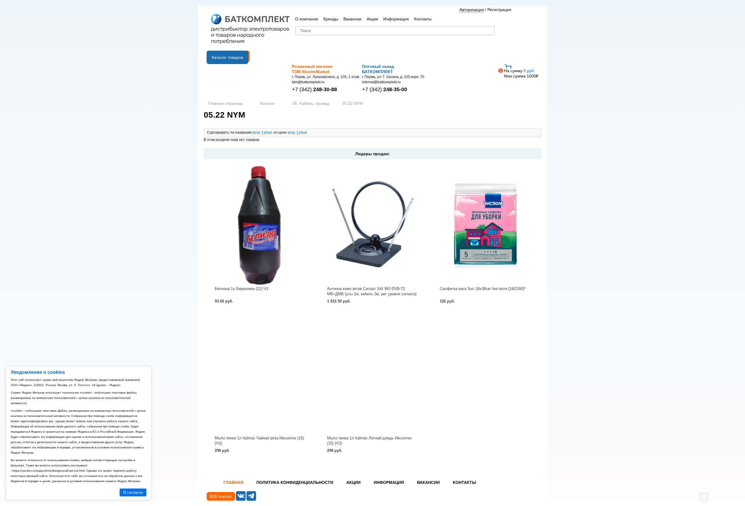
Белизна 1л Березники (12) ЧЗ (241, 288)
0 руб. (521, 73)
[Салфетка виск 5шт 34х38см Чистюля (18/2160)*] (485, 225)
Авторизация (472, 9)
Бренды (330, 19)
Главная (233, 482)
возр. (257, 132)
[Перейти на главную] (250, 29)
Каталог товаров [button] (227, 57)
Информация (396, 19)
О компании (306, 19)
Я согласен (133, 492)
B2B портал (221, 496)
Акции (372, 19)
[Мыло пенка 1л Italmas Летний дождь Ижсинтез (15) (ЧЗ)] (372, 374)
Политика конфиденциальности (294, 482)
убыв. (268, 132)
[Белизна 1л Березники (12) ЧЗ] (260, 225)
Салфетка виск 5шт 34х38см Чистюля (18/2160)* (483, 288)
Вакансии (352, 19)
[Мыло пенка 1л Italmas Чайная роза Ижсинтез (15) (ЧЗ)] (260, 374)
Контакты (423, 19)
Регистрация (499, 9)
